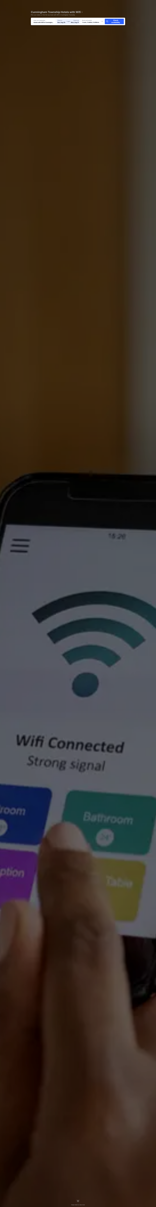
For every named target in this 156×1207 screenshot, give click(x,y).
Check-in (59, 20)
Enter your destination (39, 20)
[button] (142, 2)
